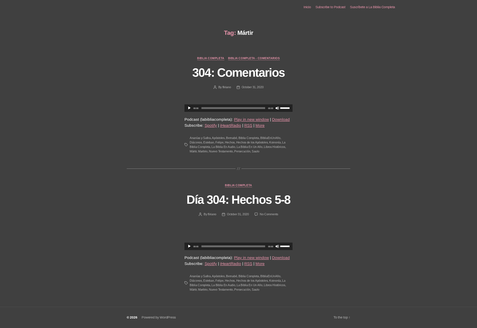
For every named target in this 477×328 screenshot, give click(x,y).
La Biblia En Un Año (250, 146)
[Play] (189, 108)
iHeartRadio (230, 125)
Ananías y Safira (200, 138)
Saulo (255, 151)
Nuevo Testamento (221, 151)
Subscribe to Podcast (330, 7)
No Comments (269, 214)
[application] (238, 108)
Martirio (203, 151)
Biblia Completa (210, 58)
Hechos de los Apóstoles (252, 142)
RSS (248, 125)
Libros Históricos (274, 146)
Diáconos (196, 142)
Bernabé (231, 138)
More (260, 125)
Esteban (208, 142)
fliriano (226, 87)
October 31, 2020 (253, 87)
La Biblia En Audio (223, 146)
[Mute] (277, 108)
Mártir (193, 151)
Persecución (242, 151)
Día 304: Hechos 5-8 (238, 199)
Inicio (307, 7)
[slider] (285, 107)
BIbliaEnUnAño (270, 138)
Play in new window (251, 119)
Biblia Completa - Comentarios (254, 58)
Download (281, 119)
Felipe (219, 142)
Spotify (211, 125)
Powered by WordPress (159, 317)
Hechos (230, 142)
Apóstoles (218, 138)
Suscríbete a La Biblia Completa (372, 7)
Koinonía (275, 142)
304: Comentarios (238, 72)
